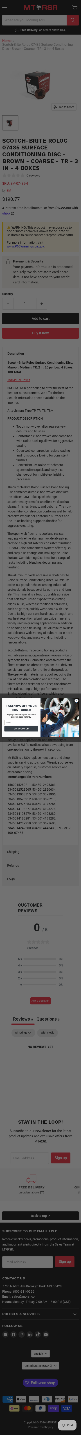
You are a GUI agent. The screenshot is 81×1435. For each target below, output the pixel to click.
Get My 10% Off (21, 729)
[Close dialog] (76, 700)
